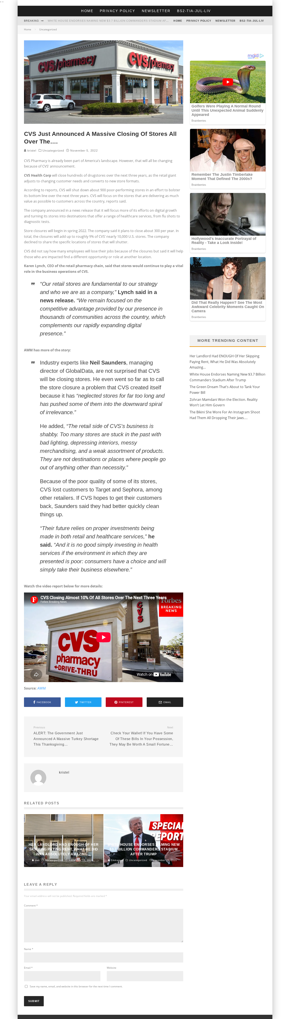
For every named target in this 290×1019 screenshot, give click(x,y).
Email (28, 968)
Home (87, 11)
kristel (31, 150)
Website (111, 968)
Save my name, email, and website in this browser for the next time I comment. (76, 986)
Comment (31, 905)
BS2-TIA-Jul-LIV (194, 11)
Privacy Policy (117, 11)
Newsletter (156, 11)
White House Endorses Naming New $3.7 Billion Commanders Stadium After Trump (115, 20)
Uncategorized (53, 150)
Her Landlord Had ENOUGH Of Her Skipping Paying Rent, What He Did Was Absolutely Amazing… (224, 362)
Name (28, 949)
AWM (41, 688)
